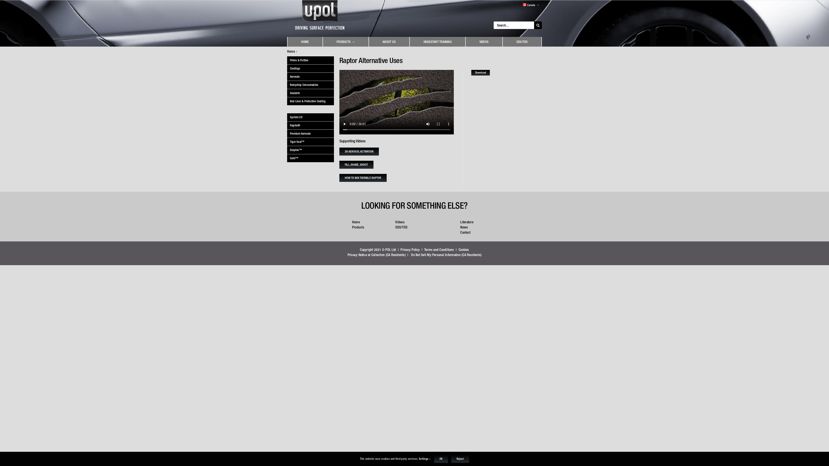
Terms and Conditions (439, 250)
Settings (424, 458)
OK (441, 458)
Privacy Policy (410, 250)
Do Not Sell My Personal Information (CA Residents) (446, 255)
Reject (460, 458)
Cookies (464, 250)
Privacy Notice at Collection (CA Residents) (377, 255)
